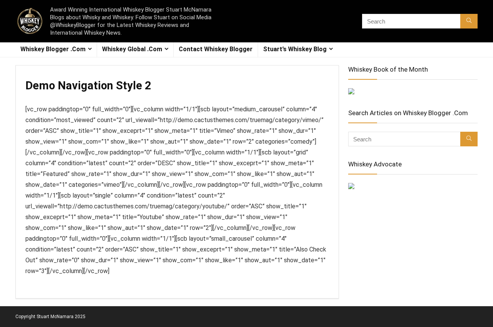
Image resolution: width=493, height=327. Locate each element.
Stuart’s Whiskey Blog (295, 49)
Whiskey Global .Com (132, 49)
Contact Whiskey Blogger (216, 49)
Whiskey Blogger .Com (53, 49)
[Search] (469, 21)
